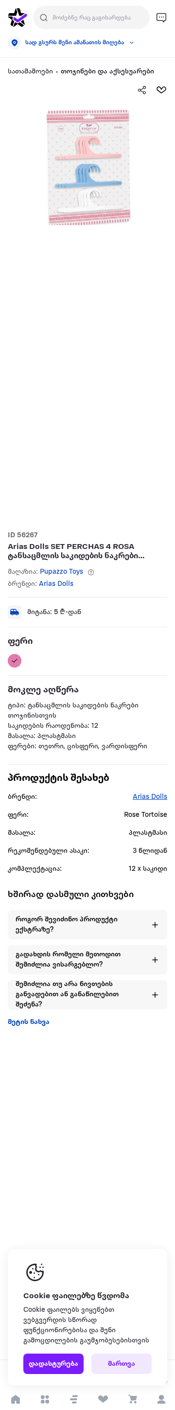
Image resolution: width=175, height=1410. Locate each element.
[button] (74, 1399)
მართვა (121, 1364)
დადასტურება (53, 1364)
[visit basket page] (132, 1399)
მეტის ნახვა (29, 1022)
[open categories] (44, 1399)
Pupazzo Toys (61, 572)
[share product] (142, 90)
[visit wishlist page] (103, 1399)
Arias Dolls (56, 584)
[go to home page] (17, 17)
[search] (44, 17)
